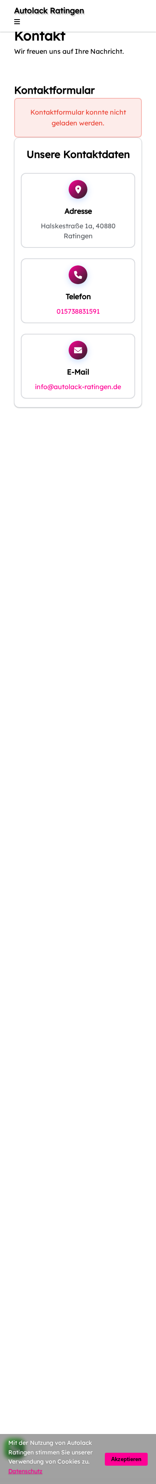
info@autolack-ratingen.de (78, 386)
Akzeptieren (126, 1459)
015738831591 (78, 311)
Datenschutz (25, 1471)
